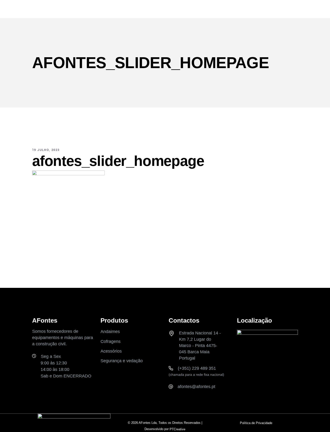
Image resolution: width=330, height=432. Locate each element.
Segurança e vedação (121, 360)
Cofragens (110, 341)
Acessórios (111, 351)
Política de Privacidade (256, 423)
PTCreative (177, 429)
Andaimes (110, 331)
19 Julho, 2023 (46, 150)
